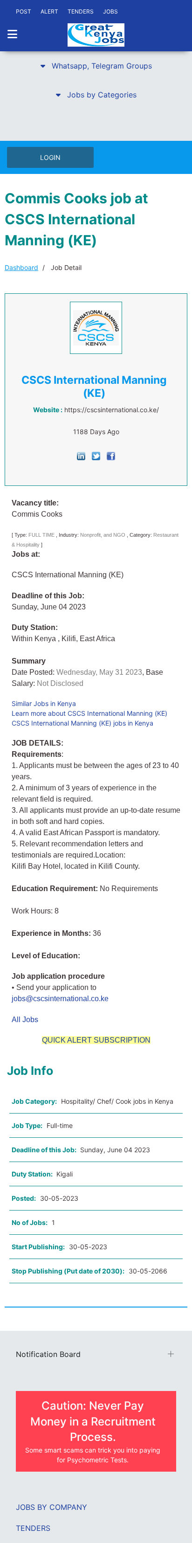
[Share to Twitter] (96, 455)
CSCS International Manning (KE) (94, 387)
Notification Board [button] (48, 1354)
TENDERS (81, 11)
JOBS (110, 11)
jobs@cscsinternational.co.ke (60, 999)
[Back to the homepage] (96, 35)
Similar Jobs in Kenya (44, 703)
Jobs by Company (51, 1507)
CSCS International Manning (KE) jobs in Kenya (82, 723)
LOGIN (50, 157)
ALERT (49, 11)
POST (23, 11)
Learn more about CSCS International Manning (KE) (89, 713)
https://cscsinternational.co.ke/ (111, 410)
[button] (96, 65)
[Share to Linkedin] (81, 455)
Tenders (33, 1528)
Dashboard (21, 267)
